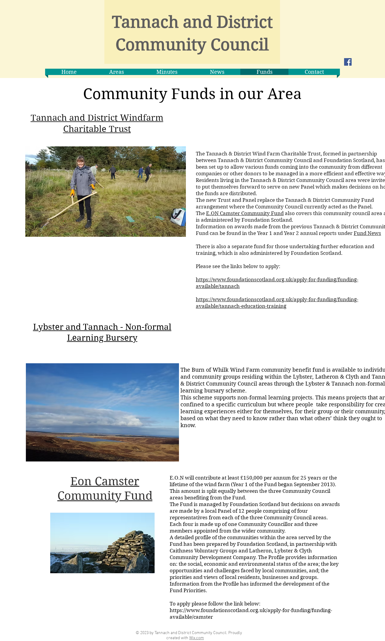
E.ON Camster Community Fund (245, 213)
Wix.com (196, 638)
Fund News (367, 233)
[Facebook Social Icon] (348, 62)
